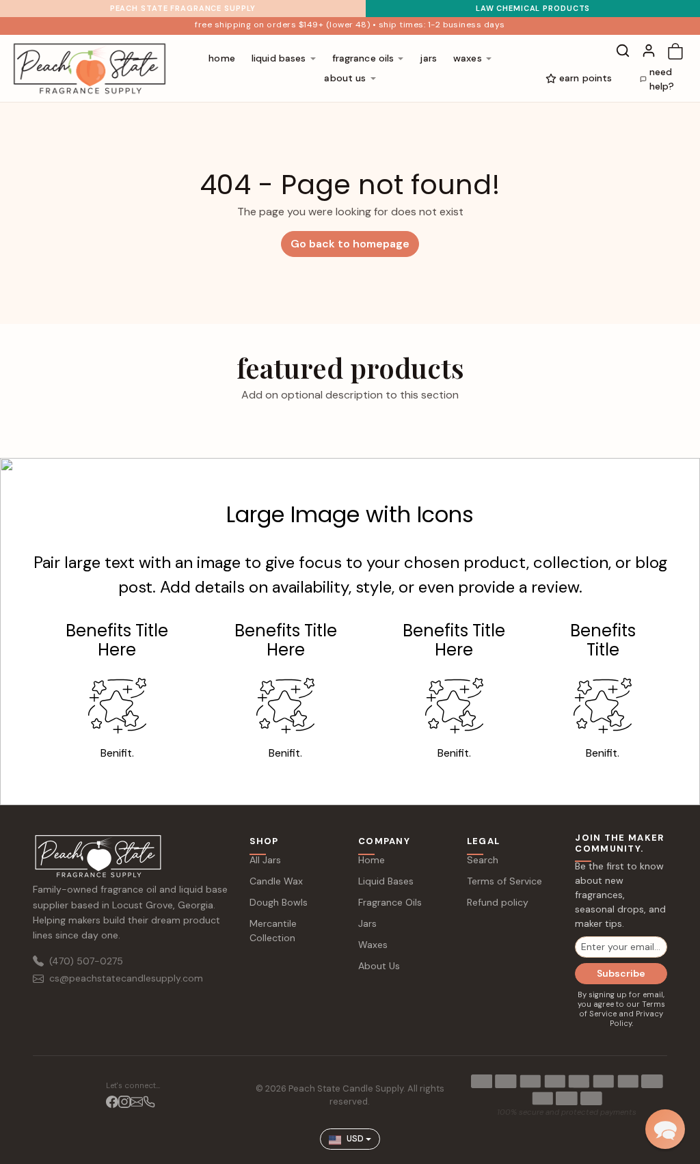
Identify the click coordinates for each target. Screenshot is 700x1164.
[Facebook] (112, 1101)
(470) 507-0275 (86, 961)
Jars (428, 58)
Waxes (373, 944)
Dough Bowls (279, 902)
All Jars (265, 860)
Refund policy (497, 902)
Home (221, 58)
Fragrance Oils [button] (363, 58)
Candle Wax (276, 881)
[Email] (137, 1101)
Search (482, 860)
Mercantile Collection (273, 930)
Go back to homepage (350, 243)
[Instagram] (124, 1101)
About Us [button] (345, 78)
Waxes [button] (467, 58)
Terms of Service (504, 881)
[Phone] (149, 1101)
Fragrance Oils (390, 902)
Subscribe (621, 973)
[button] (623, 50)
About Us (379, 966)
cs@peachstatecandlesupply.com (126, 978)
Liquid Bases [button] (279, 58)
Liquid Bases (386, 881)
